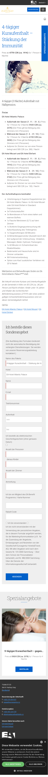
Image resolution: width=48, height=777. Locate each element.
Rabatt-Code (11, 512)
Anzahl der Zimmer (14, 470)
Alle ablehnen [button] (35, 764)
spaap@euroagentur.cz (12, 702)
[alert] (24, 757)
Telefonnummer (12, 403)
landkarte (5, 690)
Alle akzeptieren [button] (13, 764)
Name (8, 381)
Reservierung (33, 9)
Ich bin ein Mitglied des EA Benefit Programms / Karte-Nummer (20, 496)
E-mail (8, 392)
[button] (24, 770)
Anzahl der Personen (15, 449)
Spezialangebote (44, 43)
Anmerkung (10, 482)
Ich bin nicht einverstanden (17, 527)
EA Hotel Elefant (7, 726)
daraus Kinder (13, 459)
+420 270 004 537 (10, 700)
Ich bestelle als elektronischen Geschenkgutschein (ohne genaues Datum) (21, 439)
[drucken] (45, 19)
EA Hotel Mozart (31, 309)
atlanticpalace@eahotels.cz (14, 714)
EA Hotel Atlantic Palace (12, 309)
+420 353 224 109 (10, 712)
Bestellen (24, 669)
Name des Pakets (13, 358)
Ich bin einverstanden (17, 523)
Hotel (8, 370)
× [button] (45, 742)
